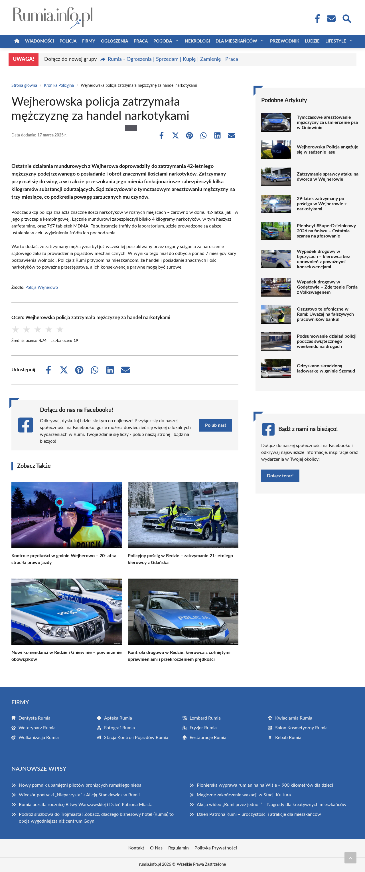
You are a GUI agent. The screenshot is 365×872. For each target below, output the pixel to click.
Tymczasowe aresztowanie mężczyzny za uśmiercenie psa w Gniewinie (327, 122)
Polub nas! (215, 425)
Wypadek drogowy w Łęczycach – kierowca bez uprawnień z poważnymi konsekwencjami (323, 259)
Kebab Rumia (288, 737)
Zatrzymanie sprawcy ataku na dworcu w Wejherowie (327, 177)
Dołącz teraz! (280, 476)
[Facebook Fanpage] (316, 18)
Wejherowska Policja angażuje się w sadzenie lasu (327, 149)
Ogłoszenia (114, 41)
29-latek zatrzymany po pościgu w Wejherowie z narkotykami (321, 203)
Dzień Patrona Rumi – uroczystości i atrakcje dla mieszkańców (259, 814)
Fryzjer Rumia (203, 728)
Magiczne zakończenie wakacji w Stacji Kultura (244, 795)
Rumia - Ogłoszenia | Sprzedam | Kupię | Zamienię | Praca (173, 59)
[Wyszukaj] (346, 18)
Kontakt (136, 848)
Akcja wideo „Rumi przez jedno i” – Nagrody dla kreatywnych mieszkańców (271, 804)
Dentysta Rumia (34, 718)
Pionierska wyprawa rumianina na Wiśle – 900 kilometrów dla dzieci (265, 785)
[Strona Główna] (16, 41)
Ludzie (312, 41)
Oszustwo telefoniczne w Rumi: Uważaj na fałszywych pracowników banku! (325, 314)
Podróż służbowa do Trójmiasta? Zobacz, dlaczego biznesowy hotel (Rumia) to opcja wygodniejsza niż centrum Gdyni (96, 817)
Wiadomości (39, 41)
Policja (68, 41)
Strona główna (24, 86)
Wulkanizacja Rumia (39, 737)
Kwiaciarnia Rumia (293, 718)
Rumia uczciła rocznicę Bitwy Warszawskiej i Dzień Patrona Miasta (86, 804)
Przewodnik (284, 41)
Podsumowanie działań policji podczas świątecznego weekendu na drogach (326, 341)
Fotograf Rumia (119, 728)
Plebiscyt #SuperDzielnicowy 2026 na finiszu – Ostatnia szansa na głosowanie (326, 230)
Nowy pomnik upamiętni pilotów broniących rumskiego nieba (80, 785)
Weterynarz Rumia (37, 728)
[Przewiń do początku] (350, 857)
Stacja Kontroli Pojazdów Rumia (136, 737)
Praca (141, 41)
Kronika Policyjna (59, 86)
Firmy (88, 41)
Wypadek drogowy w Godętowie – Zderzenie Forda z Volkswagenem (327, 287)
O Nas (156, 848)
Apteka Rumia (118, 718)
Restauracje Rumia (208, 737)
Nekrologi (197, 41)
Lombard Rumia (205, 718)
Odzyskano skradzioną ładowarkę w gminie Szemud (326, 368)
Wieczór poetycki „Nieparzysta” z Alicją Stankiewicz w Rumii (79, 795)
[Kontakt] (331, 18)
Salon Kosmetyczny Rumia (301, 728)
